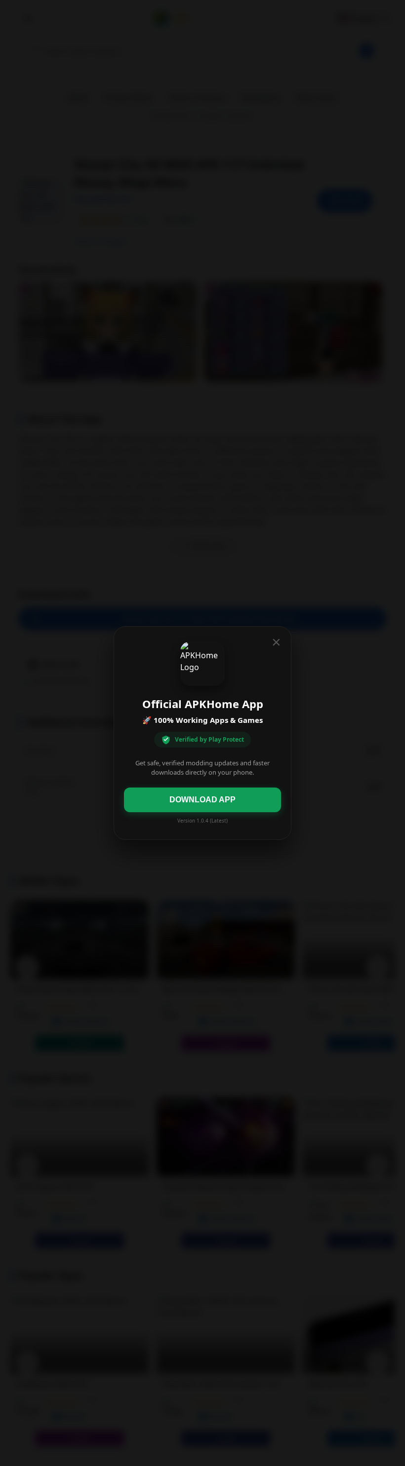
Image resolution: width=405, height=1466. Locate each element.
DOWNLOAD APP (202, 799)
